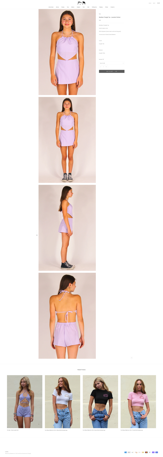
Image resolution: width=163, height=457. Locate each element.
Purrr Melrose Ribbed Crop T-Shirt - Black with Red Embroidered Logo (94, 430)
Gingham (78, 7)
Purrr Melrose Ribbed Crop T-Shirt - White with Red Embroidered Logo (56, 430)
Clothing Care (94, 7)
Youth (88, 7)
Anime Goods (51, 7)
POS (17, 453)
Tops (68, 7)
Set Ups (57, 7)
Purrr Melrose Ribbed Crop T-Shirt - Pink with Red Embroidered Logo (132, 430)
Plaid (84, 7)
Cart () (158, 3)
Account (150, 3)
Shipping (101, 7)
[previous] (4, 402)
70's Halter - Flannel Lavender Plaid (12, 430)
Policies (106, 7)
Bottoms (72, 7)
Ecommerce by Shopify (25, 453)
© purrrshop (6, 451)
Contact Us (112, 7)
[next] (159, 402)
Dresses (62, 7)
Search (154, 3)
